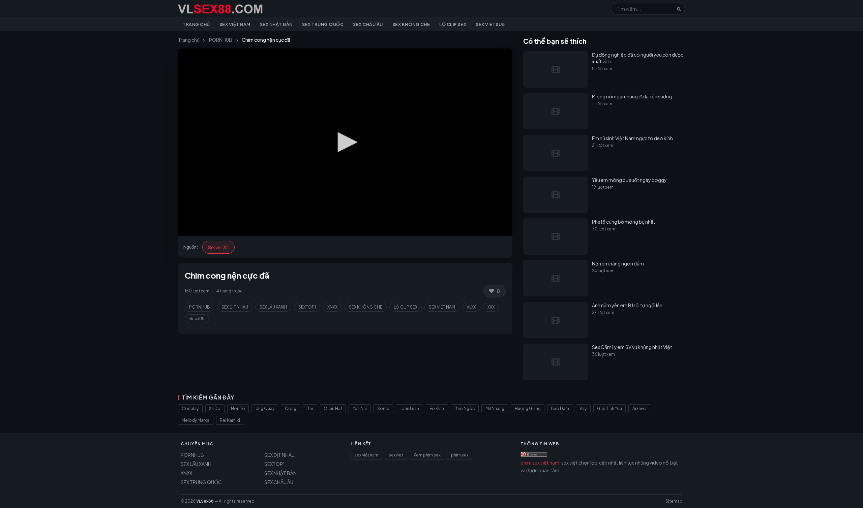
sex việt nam (366, 454)
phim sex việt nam (539, 462)
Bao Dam (560, 408)
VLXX (471, 307)
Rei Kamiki (230, 420)
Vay (583, 408)
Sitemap (673, 501)
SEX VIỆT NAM (442, 307)
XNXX (332, 307)
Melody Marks (195, 420)
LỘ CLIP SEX (405, 307)
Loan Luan (409, 408)
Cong (290, 408)
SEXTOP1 (307, 307)
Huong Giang (528, 408)
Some (383, 408)
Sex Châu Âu (368, 24)
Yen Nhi (360, 408)
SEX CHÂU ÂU (278, 482)
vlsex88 (197, 318)
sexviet (396, 454)
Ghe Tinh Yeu (609, 408)
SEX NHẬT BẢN (280, 473)
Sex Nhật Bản (276, 24)
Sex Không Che (411, 24)
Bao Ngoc (464, 408)
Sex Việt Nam (234, 24)
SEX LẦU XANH (273, 307)
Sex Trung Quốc (323, 24)
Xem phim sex (427, 454)
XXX (491, 307)
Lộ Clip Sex (452, 24)
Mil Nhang (494, 408)
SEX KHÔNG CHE (365, 307)
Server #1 (218, 247)
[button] (345, 142)
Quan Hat (333, 408)
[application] (345, 142)
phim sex (460, 454)
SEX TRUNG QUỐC (201, 482)
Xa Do (214, 408)
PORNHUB (220, 40)
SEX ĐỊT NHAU (234, 307)
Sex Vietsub (490, 24)
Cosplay (190, 408)
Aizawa (639, 408)
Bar (309, 408)
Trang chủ (196, 24)
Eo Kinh (436, 408)
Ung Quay (265, 408)
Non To (238, 408)
